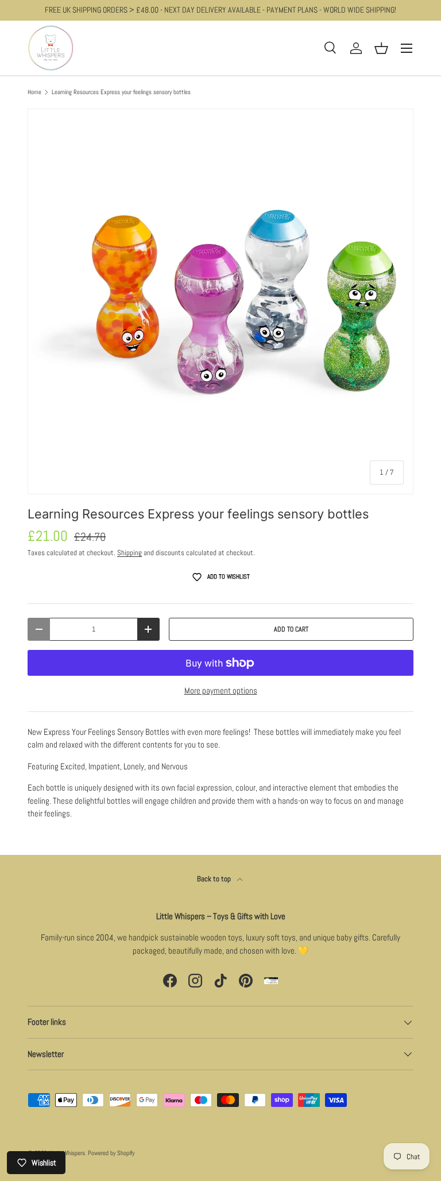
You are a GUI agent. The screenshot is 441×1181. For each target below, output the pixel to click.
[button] (381, 48)
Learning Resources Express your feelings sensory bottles (121, 92)
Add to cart (291, 629)
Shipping (129, 552)
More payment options (220, 690)
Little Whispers (67, 1153)
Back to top (215, 879)
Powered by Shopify (111, 1153)
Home (34, 92)
